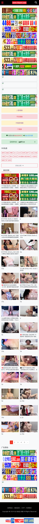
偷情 (3, 153)
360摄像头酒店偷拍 (24, 156)
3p (21, 351)
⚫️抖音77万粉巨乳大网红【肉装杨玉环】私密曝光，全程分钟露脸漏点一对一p (28, 368)
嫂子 (27, 153)
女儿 (15, 153)
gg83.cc (22, 142)
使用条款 (10, 508)
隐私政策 (17, 508)
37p (2, 301)
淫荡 (35, 153)
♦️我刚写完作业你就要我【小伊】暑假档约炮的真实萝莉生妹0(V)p (10, 286)
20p (2, 351)
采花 (15, 156)
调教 (11, 153)
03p (2, 268)
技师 (23, 153)
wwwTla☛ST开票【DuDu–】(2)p (29, 236)
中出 (7, 156)
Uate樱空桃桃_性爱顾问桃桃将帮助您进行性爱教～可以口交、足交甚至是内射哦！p (10, 319)
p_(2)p (22, 401)
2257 (23, 508)
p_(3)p (22, 434)
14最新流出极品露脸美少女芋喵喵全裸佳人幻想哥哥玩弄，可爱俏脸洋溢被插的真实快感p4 (28, 187)
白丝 (19, 153)
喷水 (11, 156)
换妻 (3, 160)
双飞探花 (8, 160)
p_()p (21, 417)
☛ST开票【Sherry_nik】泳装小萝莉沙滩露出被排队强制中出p (10, 253)
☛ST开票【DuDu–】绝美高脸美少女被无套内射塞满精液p (10, 220)
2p (2, 384)
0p (21, 252)
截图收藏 (15, 135)
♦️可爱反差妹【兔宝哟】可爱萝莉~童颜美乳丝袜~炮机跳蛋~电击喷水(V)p (28, 335)
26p (2, 417)
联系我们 (29, 508)
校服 (7, 153)
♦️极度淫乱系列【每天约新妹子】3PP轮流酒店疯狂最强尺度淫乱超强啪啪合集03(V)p (10, 368)
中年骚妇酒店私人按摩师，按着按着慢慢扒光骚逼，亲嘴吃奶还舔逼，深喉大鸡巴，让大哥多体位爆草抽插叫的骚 (10, 187)
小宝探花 (34, 156)
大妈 (31, 153)
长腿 (3, 156)
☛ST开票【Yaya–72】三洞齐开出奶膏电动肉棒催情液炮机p (28, 286)
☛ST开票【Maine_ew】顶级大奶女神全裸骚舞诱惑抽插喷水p (10, 236)
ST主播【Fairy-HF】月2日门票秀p (28, 269)
